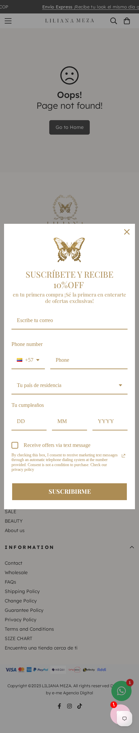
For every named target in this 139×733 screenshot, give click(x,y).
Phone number (27, 344)
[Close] (127, 232)
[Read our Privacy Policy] (123, 456)
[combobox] (28, 360)
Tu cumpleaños (27, 405)
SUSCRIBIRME (70, 491)
